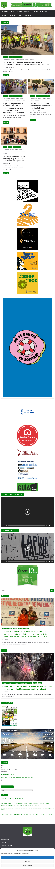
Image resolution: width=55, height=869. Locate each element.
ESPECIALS (12, 15)
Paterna (27, 59)
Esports (36, 11)
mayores (15, 151)
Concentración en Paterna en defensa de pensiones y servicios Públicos (40, 105)
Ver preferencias (27, 865)
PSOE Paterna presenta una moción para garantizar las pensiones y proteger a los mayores (14, 159)
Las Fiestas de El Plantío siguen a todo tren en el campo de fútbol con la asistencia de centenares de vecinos (27, 801)
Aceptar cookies (27, 857)
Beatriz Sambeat (7, 59)
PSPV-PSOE (5, 153)
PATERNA (4, 11)
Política (13, 11)
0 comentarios (21, 59)
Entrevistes (43, 11)
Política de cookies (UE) (6, 848)
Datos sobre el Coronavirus (7, 774)
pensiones (32, 59)
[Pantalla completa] (52, 525)
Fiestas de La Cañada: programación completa (12, 798)
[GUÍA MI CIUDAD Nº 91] (9, 706)
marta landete (6, 149)
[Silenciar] (49, 525)
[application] (27, 512)
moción (18, 151)
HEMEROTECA (28, 15)
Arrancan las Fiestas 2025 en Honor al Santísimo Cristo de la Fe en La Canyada (20, 805)
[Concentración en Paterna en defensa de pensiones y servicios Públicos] (41, 86)
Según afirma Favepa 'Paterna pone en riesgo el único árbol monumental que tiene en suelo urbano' (25, 803)
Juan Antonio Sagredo (8, 151)
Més (20, 15)
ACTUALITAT (5, 57)
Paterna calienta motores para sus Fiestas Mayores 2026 (14, 812)
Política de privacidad (6, 845)
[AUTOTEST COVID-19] (9, 780)
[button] (7, 12)
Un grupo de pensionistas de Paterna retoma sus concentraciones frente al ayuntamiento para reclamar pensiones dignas (14, 108)
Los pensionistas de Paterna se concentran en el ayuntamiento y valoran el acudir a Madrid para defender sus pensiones (26, 64)
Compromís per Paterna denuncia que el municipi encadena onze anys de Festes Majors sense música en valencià (27, 687)
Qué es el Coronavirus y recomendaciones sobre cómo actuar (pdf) (17, 777)
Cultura (19, 11)
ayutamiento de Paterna (8, 100)
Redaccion (12, 639)
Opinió (4, 15)
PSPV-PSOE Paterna (16, 146)
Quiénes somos (5, 839)
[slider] (26, 561)
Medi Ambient (27, 11)
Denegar (27, 861)
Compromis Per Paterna (13, 683)
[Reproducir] (3, 525)
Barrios (10, 57)
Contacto (3, 842)
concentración (17, 100)
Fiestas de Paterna (23, 683)
